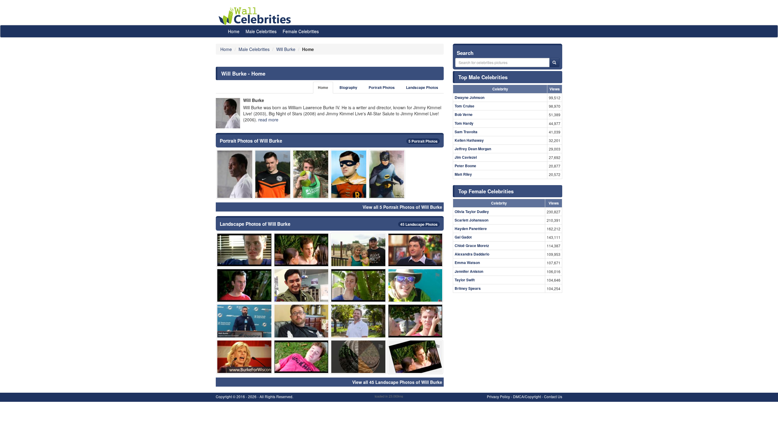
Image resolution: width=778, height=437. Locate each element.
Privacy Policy (498, 396)
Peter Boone (465, 165)
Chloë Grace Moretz (472, 245)
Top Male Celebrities (483, 77)
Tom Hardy (464, 123)
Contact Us (553, 396)
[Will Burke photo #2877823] (301, 250)
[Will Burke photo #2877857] (415, 357)
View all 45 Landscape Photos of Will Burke (397, 382)
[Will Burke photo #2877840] (272, 174)
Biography (348, 87)
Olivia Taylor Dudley (472, 211)
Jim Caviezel (466, 157)
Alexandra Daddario (472, 254)
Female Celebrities (301, 31)
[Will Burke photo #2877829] (415, 321)
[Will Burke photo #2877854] (234, 174)
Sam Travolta (466, 131)
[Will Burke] (228, 113)
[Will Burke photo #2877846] (415, 285)
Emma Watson (467, 262)
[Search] (554, 62)
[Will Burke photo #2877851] (358, 357)
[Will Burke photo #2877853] (310, 174)
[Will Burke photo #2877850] (415, 250)
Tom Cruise (464, 106)
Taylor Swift (465, 280)
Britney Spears (468, 288)
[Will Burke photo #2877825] (244, 250)
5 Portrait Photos (423, 141)
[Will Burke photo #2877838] (358, 285)
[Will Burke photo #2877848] (386, 174)
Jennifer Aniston (469, 271)
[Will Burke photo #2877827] (301, 321)
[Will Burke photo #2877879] (348, 174)
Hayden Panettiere (471, 228)
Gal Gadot (463, 237)
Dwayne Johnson (469, 97)
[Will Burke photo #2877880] (301, 285)
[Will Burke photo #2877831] (301, 357)
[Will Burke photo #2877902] (244, 321)
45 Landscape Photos (419, 224)
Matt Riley (463, 174)
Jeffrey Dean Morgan (473, 148)
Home (233, 31)
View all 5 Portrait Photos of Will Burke (402, 207)
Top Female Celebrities (486, 191)
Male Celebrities (261, 31)
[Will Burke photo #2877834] (244, 285)
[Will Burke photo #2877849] (244, 357)
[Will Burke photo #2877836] (358, 250)
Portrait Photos (382, 87)
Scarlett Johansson (471, 220)
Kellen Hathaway (469, 140)
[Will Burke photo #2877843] (358, 321)
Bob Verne (464, 114)
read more (268, 120)
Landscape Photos (422, 87)
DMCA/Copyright (527, 396)
